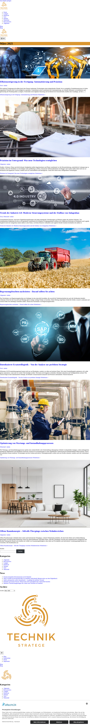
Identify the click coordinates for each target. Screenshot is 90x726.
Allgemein (6, 23)
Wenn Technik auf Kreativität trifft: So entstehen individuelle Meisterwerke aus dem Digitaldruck (30, 578)
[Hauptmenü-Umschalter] (3, 38)
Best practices (7, 21)
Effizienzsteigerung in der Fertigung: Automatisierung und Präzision (31, 82)
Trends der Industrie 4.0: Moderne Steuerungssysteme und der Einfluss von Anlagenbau (39, 213)
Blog (1, 28)
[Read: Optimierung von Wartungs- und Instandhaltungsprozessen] (45, 439)
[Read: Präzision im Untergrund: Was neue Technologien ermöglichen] (45, 156)
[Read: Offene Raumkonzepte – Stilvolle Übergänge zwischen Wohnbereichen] (45, 527)
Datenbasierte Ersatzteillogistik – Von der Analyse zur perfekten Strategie (33, 364)
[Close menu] (2, 652)
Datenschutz (7, 658)
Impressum (7, 661)
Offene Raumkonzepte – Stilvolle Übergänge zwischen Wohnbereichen (31, 531)
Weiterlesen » (23, 94)
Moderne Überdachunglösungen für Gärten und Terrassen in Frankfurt (23, 583)
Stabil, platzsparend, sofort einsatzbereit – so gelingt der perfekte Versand (24, 580)
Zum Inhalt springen (5, 0)
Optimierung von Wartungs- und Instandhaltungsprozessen (26, 443)
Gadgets (6, 14)
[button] (45, 26)
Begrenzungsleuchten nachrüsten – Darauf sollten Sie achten (27, 291)
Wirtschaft (6, 20)
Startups (6, 18)
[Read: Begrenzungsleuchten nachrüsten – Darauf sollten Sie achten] (45, 288)
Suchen (2, 548)
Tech (5, 17)
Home (5, 12)
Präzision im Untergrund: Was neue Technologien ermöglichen (28, 160)
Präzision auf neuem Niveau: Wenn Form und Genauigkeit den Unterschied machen (27, 581)
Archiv (2, 590)
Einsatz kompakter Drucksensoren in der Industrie (17, 577)
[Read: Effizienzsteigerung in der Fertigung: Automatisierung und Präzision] (45, 78)
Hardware (6, 15)
